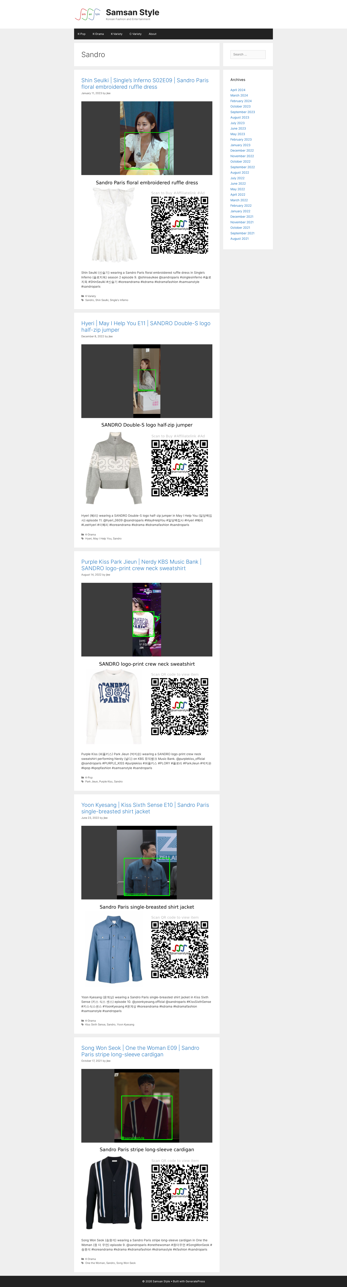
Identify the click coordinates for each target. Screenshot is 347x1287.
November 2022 (242, 156)
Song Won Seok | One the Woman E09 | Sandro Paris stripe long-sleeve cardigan (140, 1051)
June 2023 (238, 128)
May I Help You (102, 538)
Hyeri (88, 538)
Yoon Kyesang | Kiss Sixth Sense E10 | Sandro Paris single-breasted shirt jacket (145, 808)
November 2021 (242, 222)
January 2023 (240, 145)
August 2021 (239, 238)
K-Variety (116, 34)
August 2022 (239, 172)
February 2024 (241, 101)
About (152, 34)
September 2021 (242, 233)
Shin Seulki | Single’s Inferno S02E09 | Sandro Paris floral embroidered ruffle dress (145, 83)
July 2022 (237, 178)
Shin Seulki (101, 300)
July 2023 (237, 123)
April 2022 (237, 194)
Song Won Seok (126, 1262)
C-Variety (136, 34)
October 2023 (240, 106)
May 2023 (237, 134)
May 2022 (237, 189)
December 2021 (241, 216)
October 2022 (240, 161)
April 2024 (237, 90)
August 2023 (239, 117)
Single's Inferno (119, 300)
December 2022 (242, 150)
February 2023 (241, 139)
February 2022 (241, 205)
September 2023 (242, 112)
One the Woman (95, 1262)
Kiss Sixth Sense (95, 1024)
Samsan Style (132, 12)
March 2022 (239, 200)
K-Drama (98, 34)
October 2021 (240, 227)
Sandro (89, 300)
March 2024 (239, 95)
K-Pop (81, 34)
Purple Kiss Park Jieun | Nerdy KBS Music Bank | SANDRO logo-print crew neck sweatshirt (141, 564)
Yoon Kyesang (125, 1024)
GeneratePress (195, 1281)
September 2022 (242, 167)
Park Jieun (91, 781)
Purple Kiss (106, 781)
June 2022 (238, 183)
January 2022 (240, 211)
